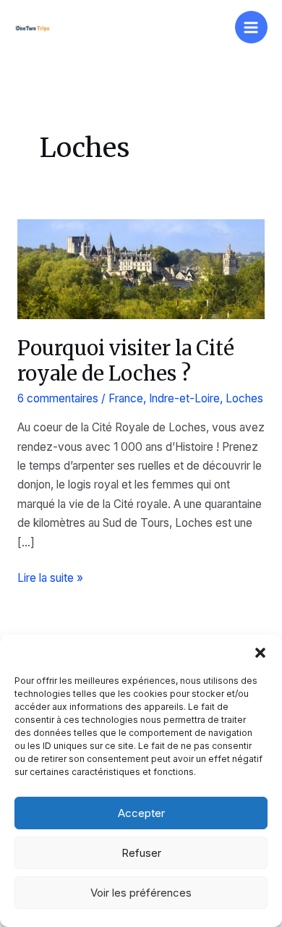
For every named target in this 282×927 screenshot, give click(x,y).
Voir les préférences (141, 893)
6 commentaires (57, 398)
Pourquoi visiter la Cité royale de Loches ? (125, 361)
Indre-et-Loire (184, 398)
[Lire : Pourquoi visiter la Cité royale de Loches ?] (141, 268)
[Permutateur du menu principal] (251, 27)
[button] (260, 652)
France (125, 398)
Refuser (141, 853)
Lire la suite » (50, 579)
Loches (244, 398)
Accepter (141, 813)
